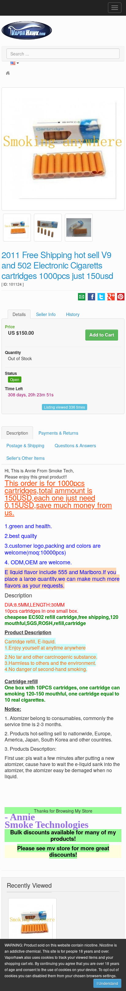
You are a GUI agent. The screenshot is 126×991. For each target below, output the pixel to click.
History (73, 314)
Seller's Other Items (25, 458)
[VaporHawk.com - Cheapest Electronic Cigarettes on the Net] (27, 30)
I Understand (107, 983)
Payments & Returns (58, 433)
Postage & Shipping (25, 445)
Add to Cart (101, 334)
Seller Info (46, 314)
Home (8, 72)
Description (17, 433)
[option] (63, 149)
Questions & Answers (75, 445)
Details (19, 314)
